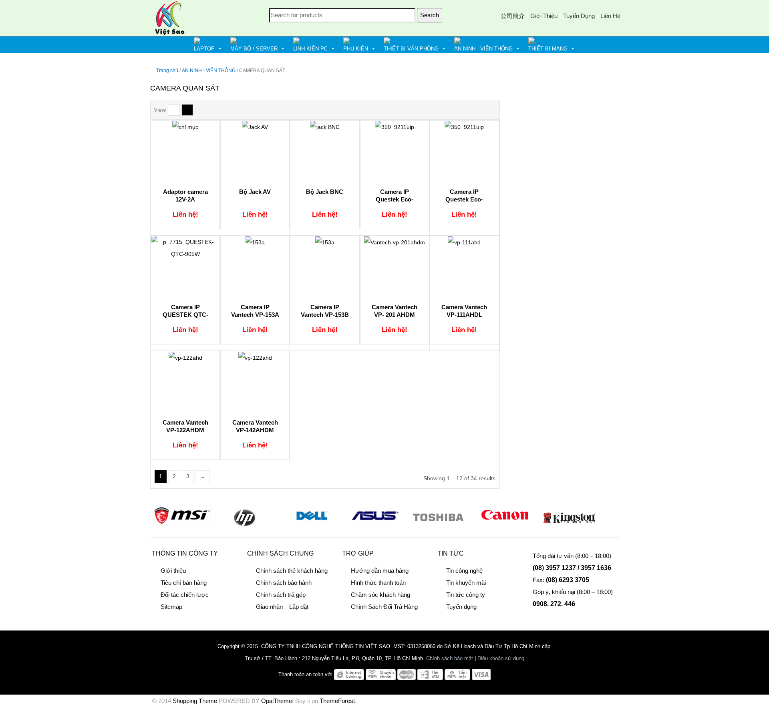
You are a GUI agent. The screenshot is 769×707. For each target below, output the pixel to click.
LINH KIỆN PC (310, 49)
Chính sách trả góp (281, 594)
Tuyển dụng (579, 15)
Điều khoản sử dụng (500, 658)
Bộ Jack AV (255, 191)
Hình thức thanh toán (378, 582)
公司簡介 (513, 15)
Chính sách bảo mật (449, 658)
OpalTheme (276, 700)
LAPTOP (204, 49)
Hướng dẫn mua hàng (380, 570)
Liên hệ (610, 15)
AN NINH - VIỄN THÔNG (483, 49)
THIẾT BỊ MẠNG (548, 49)
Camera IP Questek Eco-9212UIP (464, 199)
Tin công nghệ (464, 570)
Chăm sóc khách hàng (380, 594)
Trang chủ (167, 70)
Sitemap (171, 606)
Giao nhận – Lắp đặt (282, 606)
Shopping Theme (195, 700)
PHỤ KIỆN (355, 49)
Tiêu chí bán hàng (184, 582)
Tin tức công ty (465, 594)
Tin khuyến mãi (466, 582)
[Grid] (187, 110)
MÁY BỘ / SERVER (254, 49)
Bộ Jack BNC (324, 191)
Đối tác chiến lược (185, 594)
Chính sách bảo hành (284, 582)
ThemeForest (337, 700)
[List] (173, 110)
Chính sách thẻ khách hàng (292, 570)
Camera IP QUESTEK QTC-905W (185, 315)
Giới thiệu (544, 15)
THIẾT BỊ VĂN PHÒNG (411, 49)
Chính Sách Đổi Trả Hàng (384, 606)
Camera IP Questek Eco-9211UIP (394, 199)
